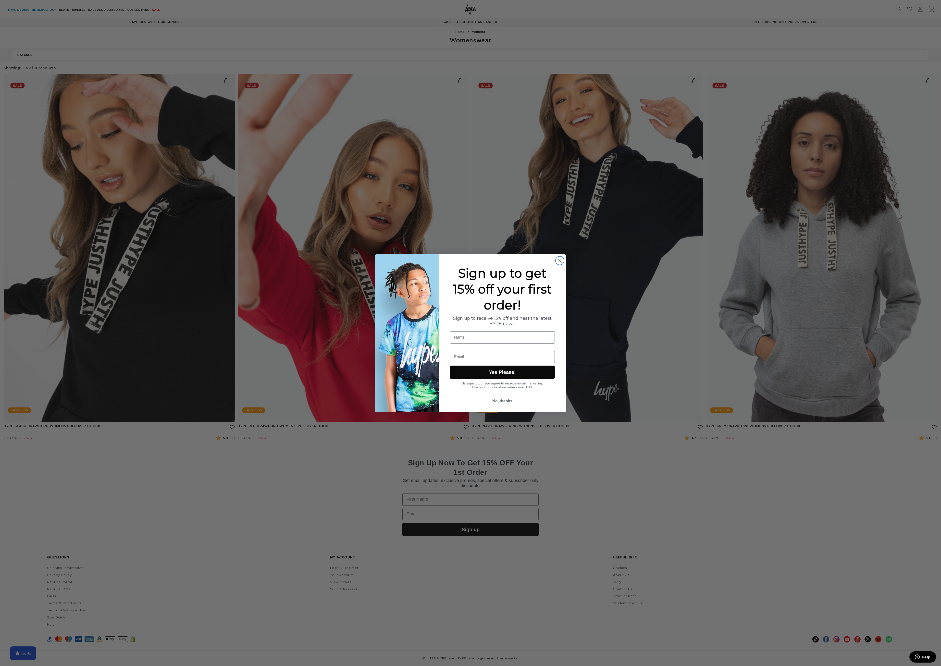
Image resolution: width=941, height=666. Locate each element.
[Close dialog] (560, 260)
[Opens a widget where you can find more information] (922, 657)
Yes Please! (502, 372)
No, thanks (502, 401)
